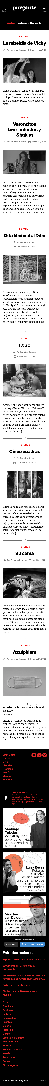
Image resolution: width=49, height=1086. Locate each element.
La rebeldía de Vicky (24, 43)
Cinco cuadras (24, 451)
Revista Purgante (19, 1080)
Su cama (24, 553)
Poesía (6, 772)
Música (24, 117)
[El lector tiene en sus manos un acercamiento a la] (24, 918)
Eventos (7, 1022)
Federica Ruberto (18, 50)
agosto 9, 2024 (39, 50)
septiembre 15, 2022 (26, 462)
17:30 (24, 345)
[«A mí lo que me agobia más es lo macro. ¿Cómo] (24, 874)
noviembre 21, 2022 (26, 356)
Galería (7, 1025)
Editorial (24, 36)
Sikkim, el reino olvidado (16, 985)
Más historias (10, 1041)
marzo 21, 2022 (39, 659)
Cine (5, 761)
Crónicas (8, 769)
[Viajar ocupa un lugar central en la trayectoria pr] (24, 830)
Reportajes (9, 1057)
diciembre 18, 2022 (26, 246)
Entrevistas (9, 754)
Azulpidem (24, 652)
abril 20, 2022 (39, 560)
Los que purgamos (13, 1037)
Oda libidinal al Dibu (24, 235)
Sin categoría (10, 1065)
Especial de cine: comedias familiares (24, 959)
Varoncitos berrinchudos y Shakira (24, 129)
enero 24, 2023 (39, 141)
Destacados (9, 1010)
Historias (24, 339)
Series (6, 1061)
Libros (6, 758)
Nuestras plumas (12, 1049)
